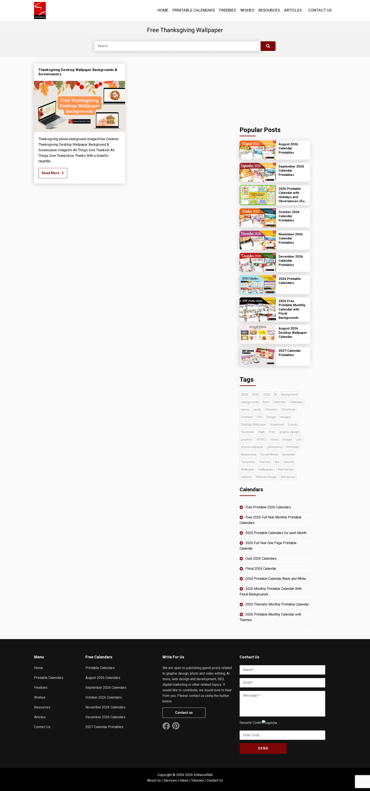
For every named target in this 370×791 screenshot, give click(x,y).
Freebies (227, 10)
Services (170, 780)
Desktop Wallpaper (253, 424)
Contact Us (320, 10)
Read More (51, 173)
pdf (299, 439)
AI (275, 394)
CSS (259, 417)
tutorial (288, 462)
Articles (293, 10)
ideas (274, 439)
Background (289, 394)
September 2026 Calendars (106, 688)
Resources (269, 10)
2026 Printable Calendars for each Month (276, 533)
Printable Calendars (194, 10)
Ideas (184, 780)
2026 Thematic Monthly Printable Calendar (277, 604)
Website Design (266, 477)
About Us (154, 780)
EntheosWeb (203, 775)
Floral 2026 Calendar (260, 569)
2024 (244, 394)
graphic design (289, 432)
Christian (271, 409)
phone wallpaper (252, 447)
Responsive (249, 454)
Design (271, 417)
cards (257, 409)
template (288, 454)
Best (266, 402)
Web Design (286, 469)
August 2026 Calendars (102, 678)
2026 (266, 394)
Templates (248, 462)
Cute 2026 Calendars (261, 559)
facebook (247, 432)
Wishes (247, 10)
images (287, 439)
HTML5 (261, 439)
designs (285, 417)
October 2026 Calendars (103, 697)
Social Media (269, 454)
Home (163, 10)
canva (245, 409)
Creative (246, 417)
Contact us (184, 713)
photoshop (275, 447)
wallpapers (266, 469)
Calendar (279, 402)
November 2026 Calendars (105, 707)
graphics (246, 439)
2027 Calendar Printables (104, 727)
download (277, 424)
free (272, 432)
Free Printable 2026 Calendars (268, 507)
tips (277, 462)
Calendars (296, 402)
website (246, 477)
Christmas (288, 409)
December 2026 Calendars (105, 717)
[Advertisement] (275, 90)
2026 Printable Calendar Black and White (275, 579)
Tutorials (197, 780)
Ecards (292, 424)
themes (265, 462)
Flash (261, 432)
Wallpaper (247, 469)
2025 (255, 394)
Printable (292, 447)
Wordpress (288, 477)
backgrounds (249, 402)
